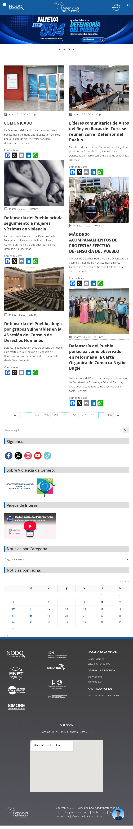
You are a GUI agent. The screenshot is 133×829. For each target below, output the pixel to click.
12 (48, 608)
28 (84, 622)
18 (31, 615)
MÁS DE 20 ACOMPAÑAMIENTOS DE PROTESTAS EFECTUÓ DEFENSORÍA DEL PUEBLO (94, 243)
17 (13, 615)
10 (13, 608)
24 (13, 622)
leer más (24, 143)
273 (93, 415)
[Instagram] (28, 455)
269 (56, 415)
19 (48, 615)
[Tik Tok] (47, 455)
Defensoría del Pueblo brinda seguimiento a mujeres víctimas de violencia (33, 223)
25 (31, 622)
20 (66, 615)
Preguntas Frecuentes (77, 812)
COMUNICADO (18, 123)
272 (84, 415)
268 (46, 415)
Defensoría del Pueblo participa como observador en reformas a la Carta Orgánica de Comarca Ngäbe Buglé (98, 357)
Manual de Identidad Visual (87, 816)
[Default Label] (38, 455)
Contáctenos (99, 812)
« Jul (6, 634)
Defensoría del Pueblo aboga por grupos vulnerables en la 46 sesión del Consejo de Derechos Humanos (33, 332)
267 (37, 415)
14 (84, 608)
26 (48, 622)
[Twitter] (18, 455)
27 (66, 622)
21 (84, 615)
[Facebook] (8, 455)
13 (66, 608)
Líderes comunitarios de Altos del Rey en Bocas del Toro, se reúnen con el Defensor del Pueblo (99, 131)
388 (109, 415)
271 (74, 415)
